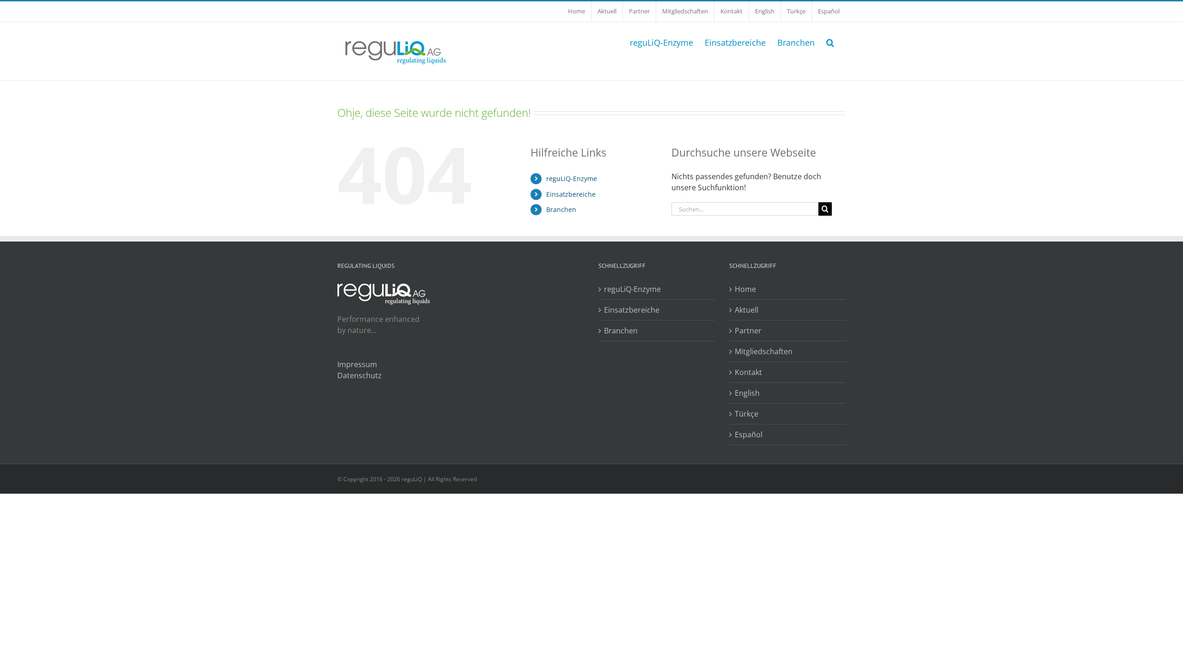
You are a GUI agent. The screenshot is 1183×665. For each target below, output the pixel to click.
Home (745, 289)
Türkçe (746, 414)
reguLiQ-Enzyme (571, 178)
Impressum (357, 364)
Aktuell (746, 310)
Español (748, 434)
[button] (830, 41)
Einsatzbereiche (571, 194)
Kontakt (748, 372)
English (747, 393)
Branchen (561, 209)
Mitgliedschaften (764, 351)
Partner (748, 331)
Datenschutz (359, 375)
